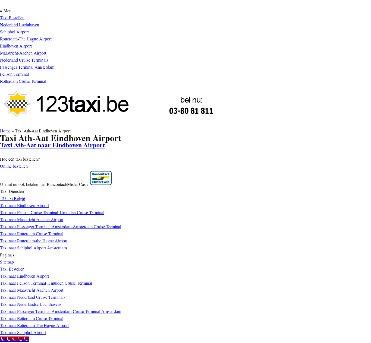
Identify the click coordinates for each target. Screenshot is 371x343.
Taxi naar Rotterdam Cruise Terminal (31, 233)
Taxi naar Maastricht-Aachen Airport (31, 219)
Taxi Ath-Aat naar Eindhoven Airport (52, 145)
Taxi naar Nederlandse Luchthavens (30, 304)
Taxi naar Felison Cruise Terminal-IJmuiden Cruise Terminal (52, 212)
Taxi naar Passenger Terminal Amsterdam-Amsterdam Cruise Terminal (60, 226)
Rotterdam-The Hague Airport (26, 39)
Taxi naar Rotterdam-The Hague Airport (34, 325)
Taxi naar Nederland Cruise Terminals (32, 297)
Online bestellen (14, 166)
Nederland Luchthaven (19, 24)
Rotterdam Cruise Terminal (23, 81)
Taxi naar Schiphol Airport (23, 332)
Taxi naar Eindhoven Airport (24, 205)
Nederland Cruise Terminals (24, 60)
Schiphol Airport (14, 31)
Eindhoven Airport (16, 46)
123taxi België (12, 198)
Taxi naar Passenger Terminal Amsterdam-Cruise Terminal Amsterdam (60, 311)
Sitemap (7, 262)
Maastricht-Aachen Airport (23, 53)
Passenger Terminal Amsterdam (27, 67)
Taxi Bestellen (12, 17)
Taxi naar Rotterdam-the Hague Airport (33, 240)
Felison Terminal (14, 74)
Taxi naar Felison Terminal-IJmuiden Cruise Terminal (46, 283)
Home (5, 131)
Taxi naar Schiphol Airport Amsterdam (33, 247)
